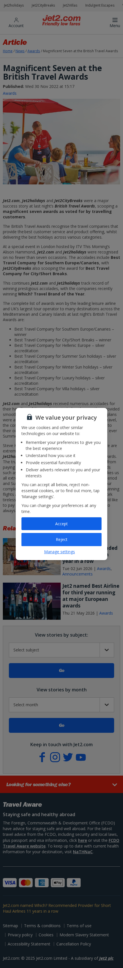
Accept (61, 523)
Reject (62, 539)
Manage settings (59, 551)
